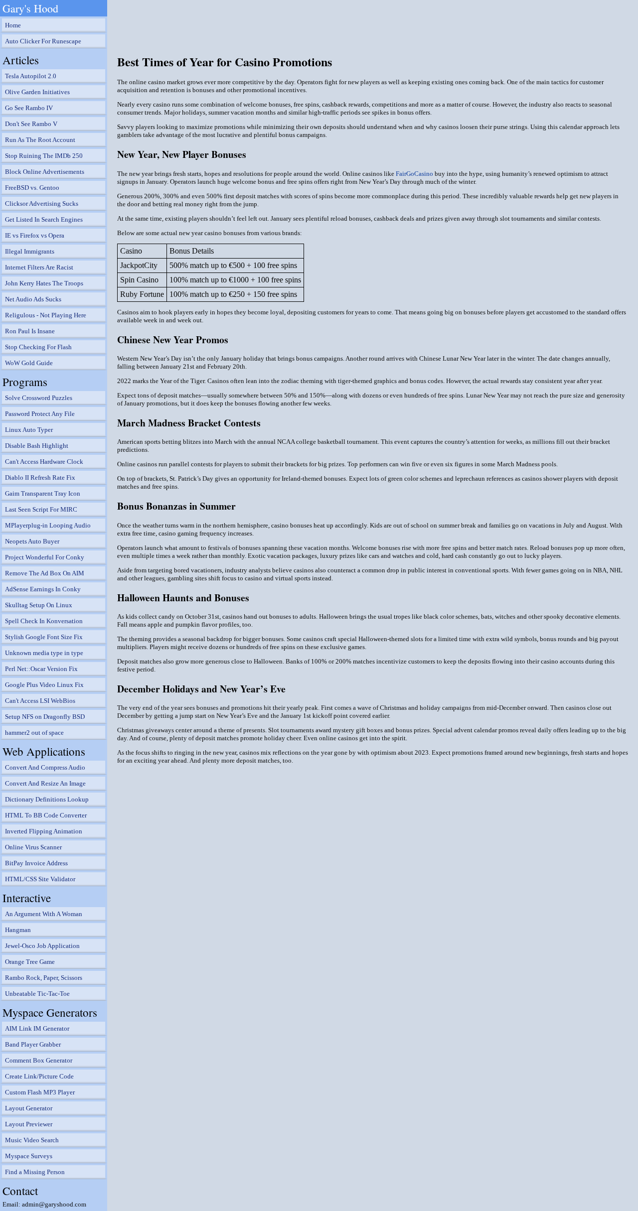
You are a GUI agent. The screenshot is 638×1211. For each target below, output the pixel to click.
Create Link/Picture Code (39, 1076)
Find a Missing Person (35, 1172)
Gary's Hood (30, 8)
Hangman (18, 930)
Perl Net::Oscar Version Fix (41, 669)
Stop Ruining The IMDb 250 (44, 155)
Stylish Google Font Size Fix (44, 637)
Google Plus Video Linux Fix (44, 684)
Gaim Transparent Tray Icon (42, 493)
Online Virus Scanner (33, 847)
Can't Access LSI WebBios (40, 700)
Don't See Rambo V (31, 124)
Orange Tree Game (30, 961)
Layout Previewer (28, 1124)
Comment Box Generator (38, 1060)
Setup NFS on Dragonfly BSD (45, 716)
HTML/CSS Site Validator (40, 879)
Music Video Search (32, 1140)
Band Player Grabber (33, 1044)
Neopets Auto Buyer (32, 541)
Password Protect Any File (40, 413)
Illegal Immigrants (29, 251)
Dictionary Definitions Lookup (47, 799)
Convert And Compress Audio (45, 767)
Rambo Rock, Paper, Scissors (43, 977)
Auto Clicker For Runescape (43, 41)
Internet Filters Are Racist (39, 267)
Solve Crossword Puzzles (38, 398)
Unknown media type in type (44, 653)
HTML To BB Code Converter (46, 815)
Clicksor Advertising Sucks (41, 203)
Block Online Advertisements (44, 171)
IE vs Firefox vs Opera (34, 235)
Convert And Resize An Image (45, 783)
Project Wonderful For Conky (44, 557)
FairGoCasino (414, 173)
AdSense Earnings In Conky (43, 589)
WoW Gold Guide (29, 363)
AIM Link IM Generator (37, 1028)
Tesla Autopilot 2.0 (30, 76)
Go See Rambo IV (29, 108)
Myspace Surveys (28, 1156)
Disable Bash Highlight (36, 445)
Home (13, 25)
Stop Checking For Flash (38, 347)
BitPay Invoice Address (36, 863)
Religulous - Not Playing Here (45, 315)
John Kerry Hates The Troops (44, 283)
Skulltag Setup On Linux (38, 605)
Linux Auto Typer (29, 429)
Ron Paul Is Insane (30, 331)
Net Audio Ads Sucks (33, 299)
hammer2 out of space (34, 732)
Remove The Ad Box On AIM (44, 573)
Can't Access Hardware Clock (44, 461)
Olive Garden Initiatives (37, 92)
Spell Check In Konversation (44, 621)
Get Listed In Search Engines (44, 219)
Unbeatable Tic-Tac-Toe (37, 993)
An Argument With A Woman (43, 914)
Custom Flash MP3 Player (40, 1092)
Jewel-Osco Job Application (42, 945)
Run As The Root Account (40, 139)
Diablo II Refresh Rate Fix (40, 477)
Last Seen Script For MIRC (41, 509)
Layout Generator (28, 1108)
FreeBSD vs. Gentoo (32, 187)
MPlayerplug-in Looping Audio (48, 525)
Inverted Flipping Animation (43, 831)
